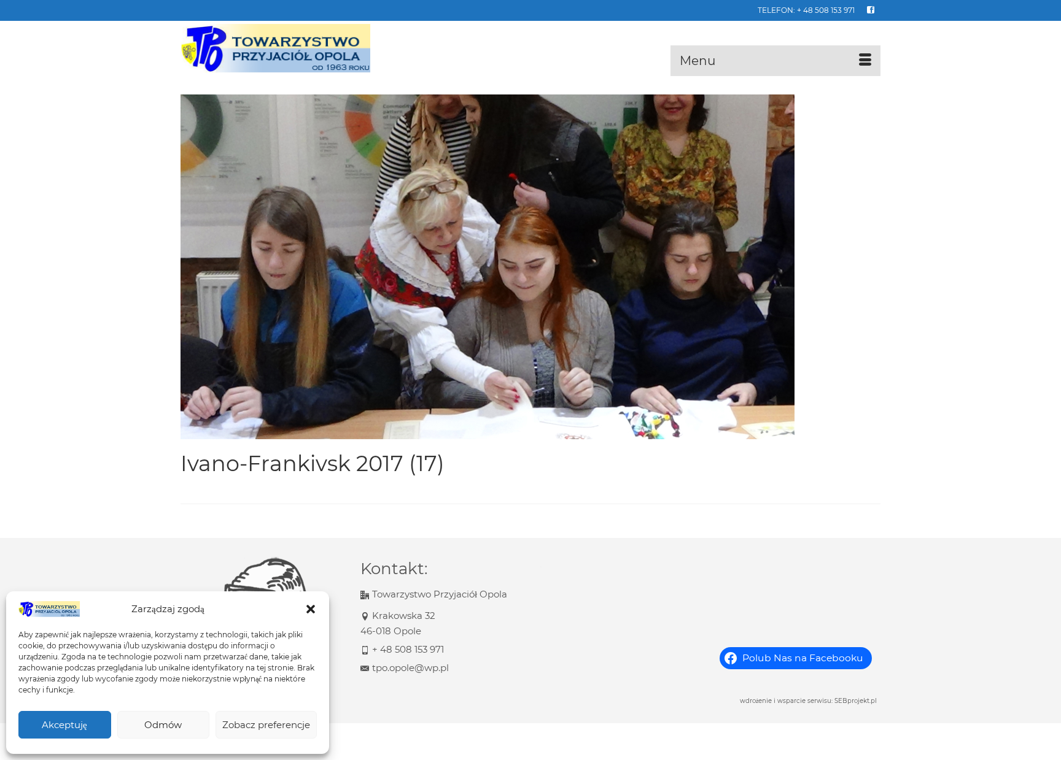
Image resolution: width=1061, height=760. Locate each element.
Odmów (163, 725)
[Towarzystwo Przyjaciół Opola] (291, 48)
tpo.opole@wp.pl (410, 668)
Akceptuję (64, 725)
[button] (311, 609)
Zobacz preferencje (266, 725)
